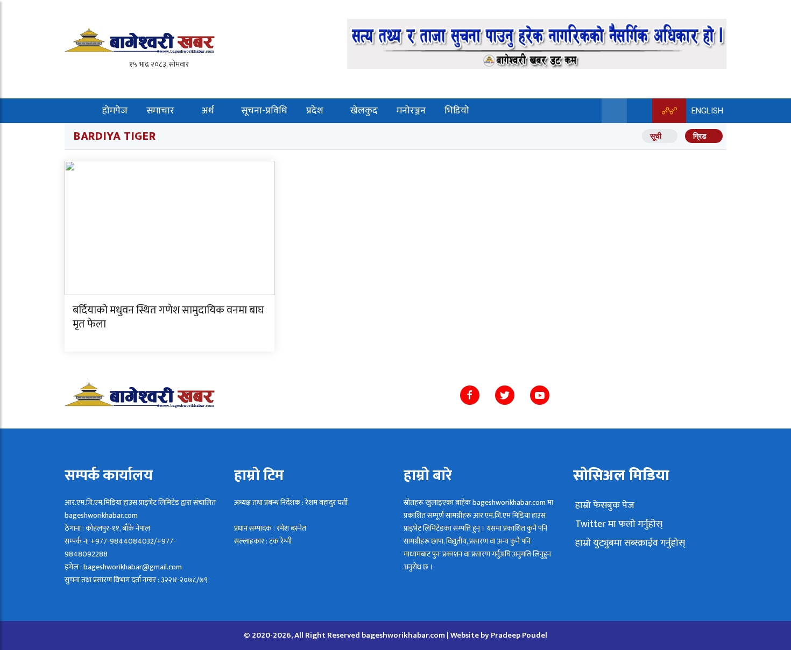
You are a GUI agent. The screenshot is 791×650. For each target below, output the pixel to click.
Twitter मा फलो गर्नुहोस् (617, 524)
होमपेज (115, 111)
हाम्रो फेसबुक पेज (603, 505)
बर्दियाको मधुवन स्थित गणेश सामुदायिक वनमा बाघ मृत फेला (168, 317)
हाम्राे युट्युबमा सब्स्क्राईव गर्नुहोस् (629, 543)
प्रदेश (314, 111)
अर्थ (207, 111)
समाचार (160, 111)
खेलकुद (364, 111)
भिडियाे (456, 111)
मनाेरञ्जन (411, 111)
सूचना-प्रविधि (264, 111)
